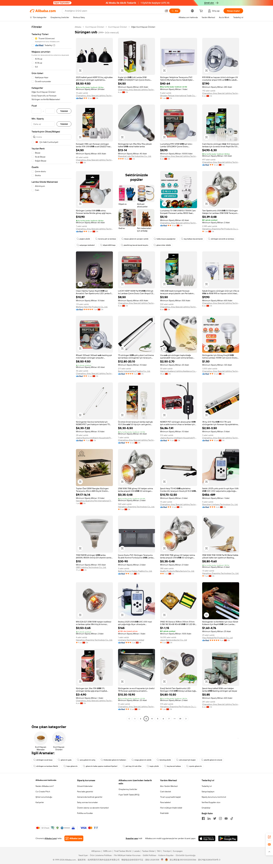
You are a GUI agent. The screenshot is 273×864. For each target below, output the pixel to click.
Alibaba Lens (51, 838)
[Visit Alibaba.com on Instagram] (220, 818)
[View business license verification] (162, 859)
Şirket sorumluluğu (44, 797)
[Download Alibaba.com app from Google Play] (227, 838)
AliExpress (96, 851)
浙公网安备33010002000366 (183, 860)
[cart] (201, 11)
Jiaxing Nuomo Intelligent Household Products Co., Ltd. (94, 438)
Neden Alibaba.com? (45, 786)
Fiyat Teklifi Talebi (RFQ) (129, 795)
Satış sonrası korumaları (87, 802)
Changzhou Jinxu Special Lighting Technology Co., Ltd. (94, 95)
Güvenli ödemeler (85, 786)
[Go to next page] (186, 718)
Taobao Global (148, 851)
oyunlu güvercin (195, 766)
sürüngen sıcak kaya (44, 760)
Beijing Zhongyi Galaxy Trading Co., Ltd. (135, 571)
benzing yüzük (165, 760)
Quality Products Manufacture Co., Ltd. (177, 571)
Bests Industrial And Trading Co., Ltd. (134, 371)
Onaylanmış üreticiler (128, 789)
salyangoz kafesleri (87, 245)
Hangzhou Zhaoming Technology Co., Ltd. (136, 507)
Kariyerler (40, 802)
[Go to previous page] (129, 718)
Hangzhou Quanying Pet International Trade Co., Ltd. (94, 501)
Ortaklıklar (206, 808)
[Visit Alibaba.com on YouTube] (226, 818)
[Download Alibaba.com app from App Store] (206, 838)
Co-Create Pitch (43, 791)
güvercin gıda (66, 760)
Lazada (137, 851)
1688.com (107, 851)
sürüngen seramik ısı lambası (222, 239)
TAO (159, 851)
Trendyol (167, 851)
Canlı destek (165, 791)
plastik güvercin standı (213, 760)
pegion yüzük (84, 239)
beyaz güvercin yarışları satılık (136, 239)
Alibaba (78, 27)
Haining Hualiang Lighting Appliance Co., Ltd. (178, 371)
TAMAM (64, 111)
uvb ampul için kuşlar (187, 760)
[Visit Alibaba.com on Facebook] (203, 818)
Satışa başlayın (208, 791)
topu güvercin (71, 766)
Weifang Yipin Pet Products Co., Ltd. (92, 307)
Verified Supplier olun (211, 802)
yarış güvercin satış (87, 760)
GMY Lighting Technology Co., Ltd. (91, 567)
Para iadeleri (165, 802)
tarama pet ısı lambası (107, 239)
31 (180, 719)
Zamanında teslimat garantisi (89, 797)
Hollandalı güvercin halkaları (115, 760)
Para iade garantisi (85, 791)
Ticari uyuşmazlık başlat (170, 797)
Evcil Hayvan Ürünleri (94, 27)
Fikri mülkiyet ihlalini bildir (171, 808)
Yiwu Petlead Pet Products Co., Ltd (217, 638)
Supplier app (132, 838)
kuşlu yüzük (154, 766)
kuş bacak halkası (174, 766)
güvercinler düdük (163, 245)
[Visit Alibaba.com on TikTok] (231, 818)
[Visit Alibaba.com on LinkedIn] (209, 818)
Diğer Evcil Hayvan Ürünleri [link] (143, 27)
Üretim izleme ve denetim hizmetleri (93, 808)
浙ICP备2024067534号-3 (209, 860)
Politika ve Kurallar (85, 813)
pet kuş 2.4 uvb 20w (133, 766)
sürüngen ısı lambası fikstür (47, 766)
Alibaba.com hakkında (46, 780)
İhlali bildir (164, 813)
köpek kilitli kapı (109, 245)
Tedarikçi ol (207, 786)
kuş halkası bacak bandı (193, 239)
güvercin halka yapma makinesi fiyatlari (101, 766)
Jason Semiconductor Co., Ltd (173, 640)
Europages (178, 851)
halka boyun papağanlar (166, 239)
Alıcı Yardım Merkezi (169, 786)
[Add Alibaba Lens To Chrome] (73, 838)
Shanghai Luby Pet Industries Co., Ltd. (134, 156)
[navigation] (51, 373)
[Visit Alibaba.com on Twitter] (214, 818)
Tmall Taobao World (122, 851)
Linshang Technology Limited (131, 640)
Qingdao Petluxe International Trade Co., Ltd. (178, 95)
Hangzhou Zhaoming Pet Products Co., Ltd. (220, 229)
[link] (269, 837)
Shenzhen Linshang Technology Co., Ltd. (220, 504)
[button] (166, 11)
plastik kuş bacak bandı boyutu (136, 245)
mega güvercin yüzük (142, 760)
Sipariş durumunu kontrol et (214, 797)
